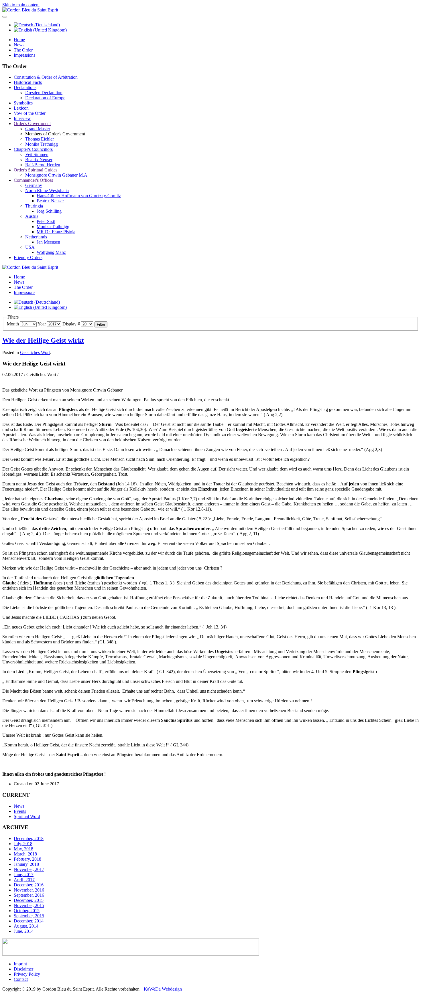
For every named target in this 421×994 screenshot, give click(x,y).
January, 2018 (26, 864)
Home (19, 39)
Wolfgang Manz (51, 252)
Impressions (24, 55)
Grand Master (37, 128)
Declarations (25, 87)
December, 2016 (29, 884)
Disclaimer (23, 969)
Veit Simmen (36, 154)
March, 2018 (25, 853)
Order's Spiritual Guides (35, 169)
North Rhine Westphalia (47, 190)
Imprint (20, 963)
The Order (23, 50)
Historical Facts (28, 82)
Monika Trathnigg (41, 144)
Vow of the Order (30, 113)
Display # (71, 323)
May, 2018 (23, 848)
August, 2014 (26, 926)
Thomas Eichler (39, 139)
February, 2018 (27, 859)
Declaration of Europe (45, 97)
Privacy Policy (27, 974)
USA (30, 247)
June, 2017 (24, 874)
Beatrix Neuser (38, 159)
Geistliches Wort (35, 352)
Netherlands (36, 236)
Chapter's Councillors (33, 149)
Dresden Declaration (43, 92)
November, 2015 (29, 905)
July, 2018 (23, 843)
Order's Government (32, 123)
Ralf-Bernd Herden (42, 164)
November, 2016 (29, 890)
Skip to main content (21, 4)
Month (13, 323)
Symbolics (23, 102)
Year (42, 323)
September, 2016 (29, 895)
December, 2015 (29, 900)
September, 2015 (29, 915)
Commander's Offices (33, 180)
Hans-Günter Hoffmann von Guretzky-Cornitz (79, 195)
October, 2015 (27, 910)
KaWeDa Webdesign (163, 989)
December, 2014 (29, 920)
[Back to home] (30, 9)
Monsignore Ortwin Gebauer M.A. (56, 175)
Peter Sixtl (46, 221)
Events (20, 811)
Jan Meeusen (48, 242)
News (19, 44)
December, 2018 (29, 838)
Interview (22, 118)
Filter (101, 324)
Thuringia (34, 205)
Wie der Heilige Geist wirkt (43, 340)
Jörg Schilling (49, 211)
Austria (31, 216)
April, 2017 (24, 879)
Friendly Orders (28, 257)
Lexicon (21, 108)
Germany (33, 185)
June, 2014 (24, 931)
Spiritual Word (27, 816)
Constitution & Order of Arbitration (46, 77)
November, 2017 (29, 869)
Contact (21, 979)
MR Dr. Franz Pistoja (56, 231)
